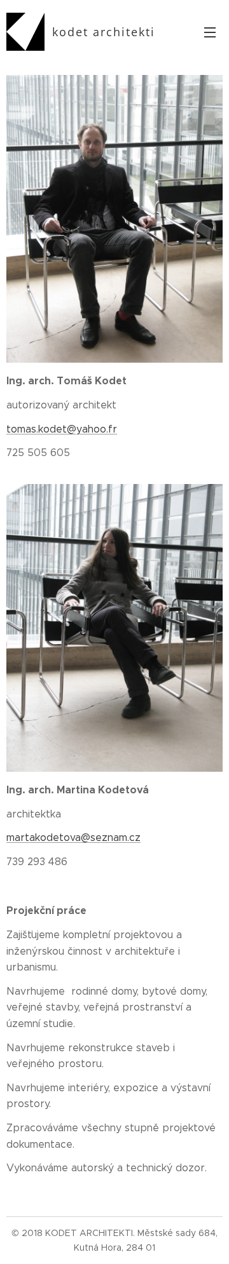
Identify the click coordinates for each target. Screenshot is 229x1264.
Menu (210, 31)
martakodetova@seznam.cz (73, 837)
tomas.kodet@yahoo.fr (61, 429)
